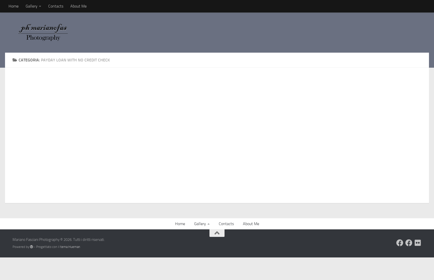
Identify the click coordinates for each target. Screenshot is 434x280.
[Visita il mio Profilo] (399, 242)
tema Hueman (70, 247)
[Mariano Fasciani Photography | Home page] (46, 33)
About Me (78, 6)
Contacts (55, 6)
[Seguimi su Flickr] (417, 242)
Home (14, 6)
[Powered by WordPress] (31, 246)
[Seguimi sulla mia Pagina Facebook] (408, 242)
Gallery (31, 6)
